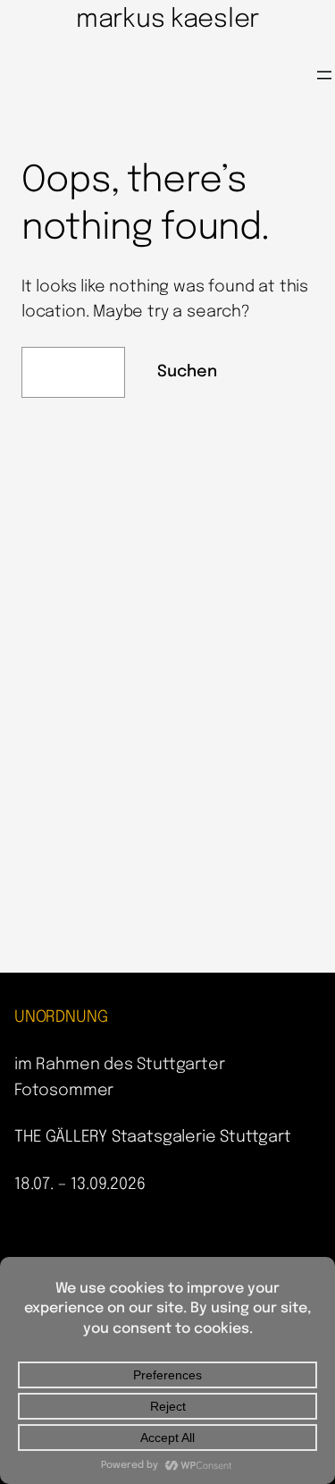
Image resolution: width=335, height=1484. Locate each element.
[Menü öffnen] (324, 75)
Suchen (187, 372)
